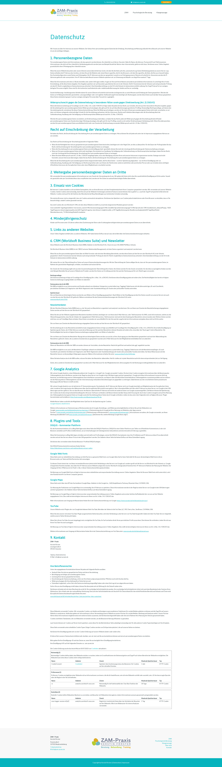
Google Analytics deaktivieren (60, 404)
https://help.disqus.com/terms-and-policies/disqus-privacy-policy (71, 448)
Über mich (168, 745)
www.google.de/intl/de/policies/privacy (136, 531)
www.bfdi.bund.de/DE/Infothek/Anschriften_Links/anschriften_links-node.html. (75, 596)
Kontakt (169, 747)
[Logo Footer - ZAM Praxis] (111, 743)
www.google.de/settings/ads (119, 412)
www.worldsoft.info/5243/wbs (125, 354)
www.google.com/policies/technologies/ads (71, 412)
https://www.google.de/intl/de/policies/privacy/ (132, 501)
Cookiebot (94, 648)
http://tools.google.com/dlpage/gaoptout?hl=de (85, 397)
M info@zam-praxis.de (57, 749)
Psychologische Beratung (142, 12)
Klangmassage (161, 12)
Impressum (125, 763)
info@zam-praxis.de (139, 2)
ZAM (126, 12)
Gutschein (166, 2)
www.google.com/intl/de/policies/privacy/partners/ (72, 410)
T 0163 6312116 (55, 747)
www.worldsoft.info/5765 (58, 299)
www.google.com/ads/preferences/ (80, 414)
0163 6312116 (110, 2)
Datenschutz (117, 763)
